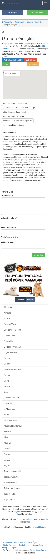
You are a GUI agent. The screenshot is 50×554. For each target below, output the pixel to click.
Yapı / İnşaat (9, 499)
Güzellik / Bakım (11, 397)
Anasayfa (12, 12)
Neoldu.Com (38, 545)
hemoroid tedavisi (39, 527)
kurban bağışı (25, 519)
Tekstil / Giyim (10, 482)
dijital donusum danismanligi (14, 112)
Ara (6, 64)
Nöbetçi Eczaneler (9, 545)
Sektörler (20, 299)
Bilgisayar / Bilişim (12, 329)
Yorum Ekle (38, 255)
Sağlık (7, 459)
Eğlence (8, 363)
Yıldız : (4, 237)
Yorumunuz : (7, 195)
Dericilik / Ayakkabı (12, 346)
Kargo (6, 414)
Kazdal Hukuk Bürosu (38, 550)
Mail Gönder (31, 60)
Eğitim (7, 357)
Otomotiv (8, 448)
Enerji (6, 380)
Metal (6, 437)
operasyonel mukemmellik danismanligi (19, 107)
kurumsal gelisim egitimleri (13, 116)
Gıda (6, 391)
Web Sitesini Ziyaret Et (13, 60)
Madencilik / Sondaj (13, 425)
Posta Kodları (24, 545)
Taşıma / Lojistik (11, 476)
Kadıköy (38, 22)
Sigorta (7, 465)
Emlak (7, 375)
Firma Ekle (37, 12)
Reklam (7, 454)
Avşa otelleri (19, 511)
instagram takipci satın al (12, 547)
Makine (7, 431)
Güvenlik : (9, 242)
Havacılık (8, 403)
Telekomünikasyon (12, 488)
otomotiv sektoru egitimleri (13, 125)
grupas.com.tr (7, 56)
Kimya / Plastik (10, 420)
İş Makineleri (10, 408)
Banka (7, 318)
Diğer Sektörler (11, 352)
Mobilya (7, 442)
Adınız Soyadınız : (9, 218)
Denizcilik (8, 341)
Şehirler (30, 299)
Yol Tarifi (33, 64)
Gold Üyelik (33, 542)
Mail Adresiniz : (8, 227)
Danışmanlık (19, 22)
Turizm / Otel (9, 493)
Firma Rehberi (20, 542)
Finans (7, 386)
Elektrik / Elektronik (12, 369)
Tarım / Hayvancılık (12, 471)
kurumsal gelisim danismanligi (15, 103)
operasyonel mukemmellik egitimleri (17, 120)
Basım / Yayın (10, 324)
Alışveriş (8, 307)
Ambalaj (8, 312)
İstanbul (30, 22)
